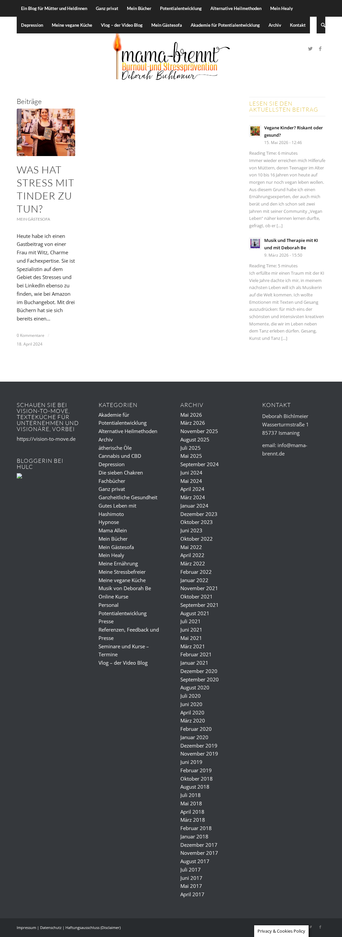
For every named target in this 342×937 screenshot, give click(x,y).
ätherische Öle (115, 447)
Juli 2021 (190, 621)
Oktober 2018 (196, 778)
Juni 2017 (191, 878)
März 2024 (192, 497)
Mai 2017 (191, 886)
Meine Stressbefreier (122, 571)
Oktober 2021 (196, 596)
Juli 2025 (190, 447)
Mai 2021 (191, 638)
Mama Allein (113, 530)
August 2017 (194, 861)
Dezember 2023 (198, 514)
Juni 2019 (191, 762)
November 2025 (199, 431)
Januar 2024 (194, 505)
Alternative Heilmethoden (128, 431)
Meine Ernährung (118, 563)
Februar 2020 (196, 728)
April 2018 (192, 811)
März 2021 (192, 646)
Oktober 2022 (196, 538)
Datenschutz (50, 927)
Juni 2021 (191, 629)
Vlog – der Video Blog (123, 662)
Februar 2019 (196, 770)
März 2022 (192, 563)
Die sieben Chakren (121, 472)
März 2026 (192, 422)
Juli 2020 (190, 695)
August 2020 (194, 687)
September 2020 (199, 679)
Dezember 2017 (198, 844)
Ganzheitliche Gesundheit (128, 497)
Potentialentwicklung (123, 613)
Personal (109, 604)
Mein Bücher (113, 538)
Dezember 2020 (198, 671)
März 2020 (192, 720)
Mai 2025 (191, 455)
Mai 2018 (191, 803)
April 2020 (192, 712)
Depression (112, 464)
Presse (106, 621)
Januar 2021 (194, 662)
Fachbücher (112, 481)
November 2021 (199, 588)
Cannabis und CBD (120, 455)
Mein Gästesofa (33, 219)
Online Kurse (113, 596)
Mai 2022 (191, 547)
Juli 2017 (190, 869)
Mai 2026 (191, 414)
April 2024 (192, 489)
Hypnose (109, 522)
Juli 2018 (190, 795)
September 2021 (199, 604)
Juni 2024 (191, 472)
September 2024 (199, 464)
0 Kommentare (30, 335)
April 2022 (192, 555)
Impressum (26, 927)
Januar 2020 (194, 737)
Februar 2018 (196, 828)
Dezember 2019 (198, 745)
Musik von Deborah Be (125, 588)
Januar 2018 (194, 836)
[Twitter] (310, 48)
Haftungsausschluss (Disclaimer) (93, 927)
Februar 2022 (196, 571)
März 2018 (192, 819)
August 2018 (194, 786)
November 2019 (199, 753)
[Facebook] (320, 48)
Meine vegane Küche (122, 580)
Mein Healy (111, 555)
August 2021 (194, 613)
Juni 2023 (191, 530)
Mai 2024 (191, 481)
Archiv (106, 439)
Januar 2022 (194, 580)
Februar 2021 (196, 654)
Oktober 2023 (196, 522)
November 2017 (199, 852)
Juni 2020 (191, 704)
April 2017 (192, 894)
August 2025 (194, 439)
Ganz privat (112, 489)
